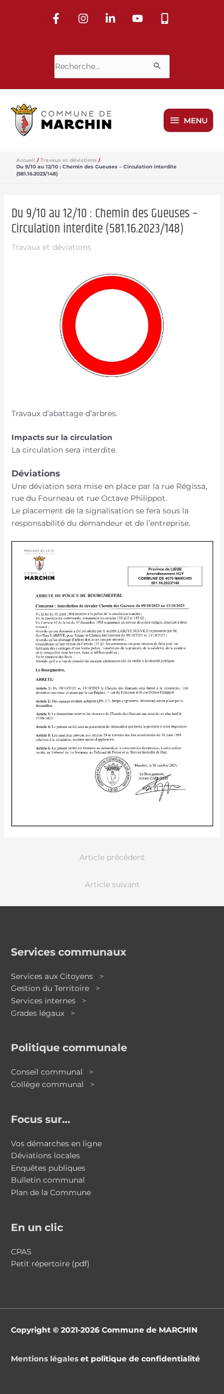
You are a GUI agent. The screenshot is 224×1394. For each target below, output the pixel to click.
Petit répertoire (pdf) (50, 1263)
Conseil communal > (52, 1072)
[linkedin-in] (112, 18)
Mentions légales (44, 1358)
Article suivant (112, 884)
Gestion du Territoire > (55, 988)
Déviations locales (45, 1155)
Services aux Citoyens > (57, 976)
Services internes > (48, 1000)
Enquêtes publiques (48, 1168)
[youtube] (139, 18)
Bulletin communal (48, 1180)
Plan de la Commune (51, 1192)
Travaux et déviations (51, 247)
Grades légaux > (43, 1013)
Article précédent (112, 857)
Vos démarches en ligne (56, 1143)
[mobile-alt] (166, 18)
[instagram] (84, 18)
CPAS (21, 1251)
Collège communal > (53, 1084)
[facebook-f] (57, 18)
